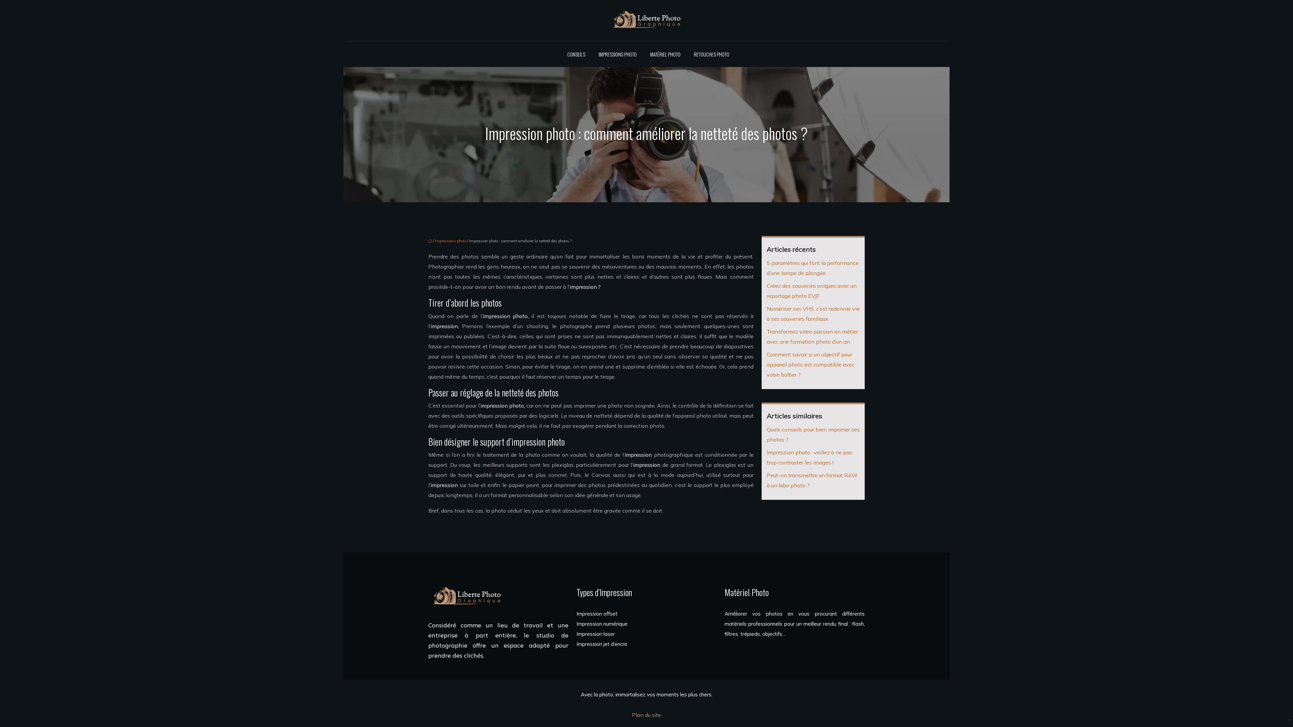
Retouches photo (711, 54)
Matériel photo (665, 54)
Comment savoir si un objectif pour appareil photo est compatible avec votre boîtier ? (811, 364)
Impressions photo (618, 54)
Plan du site (646, 715)
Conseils (576, 54)
